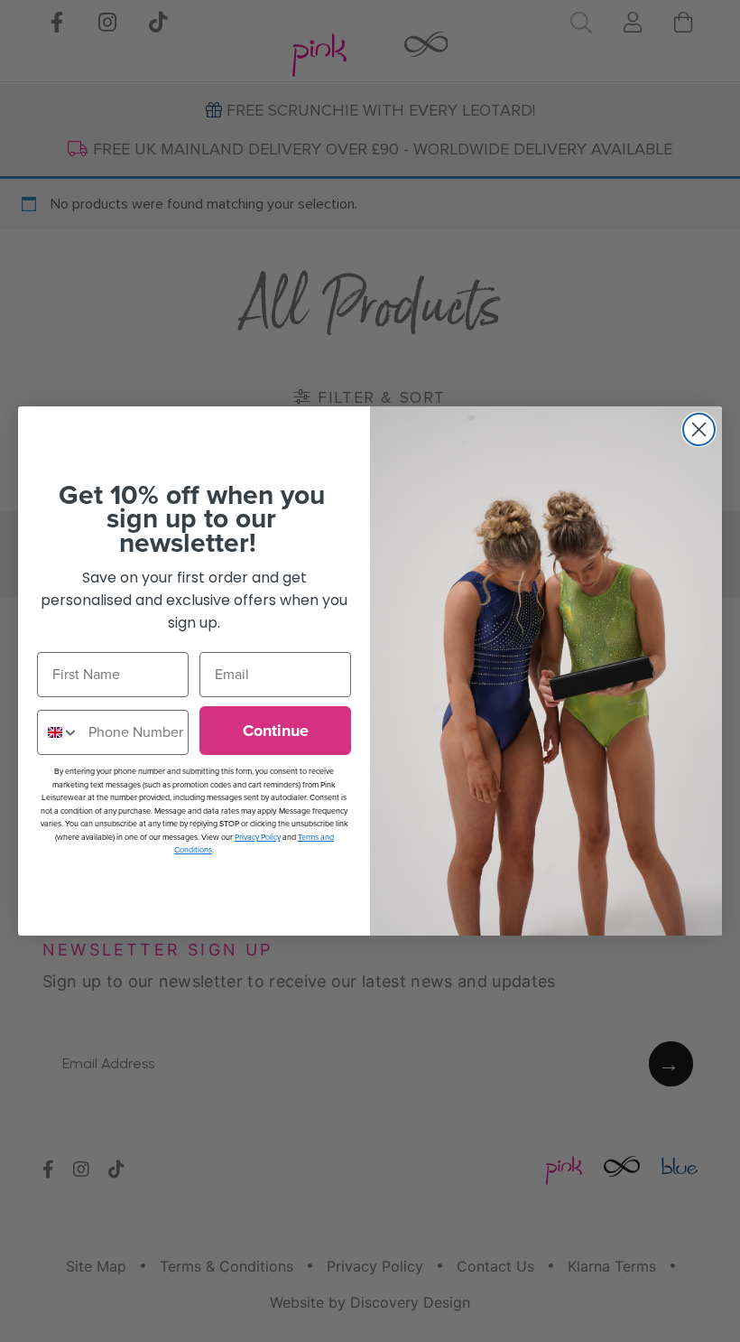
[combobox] (58, 732)
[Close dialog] (699, 429)
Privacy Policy (258, 837)
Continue (276, 730)
